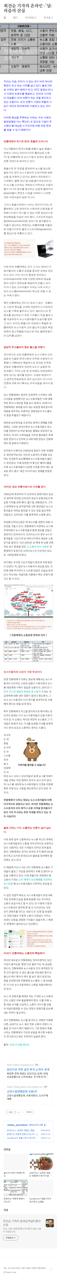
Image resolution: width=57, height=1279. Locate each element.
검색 (44, 6)
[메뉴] (51, 6)
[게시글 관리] (19, 1112)
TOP (50, 1269)
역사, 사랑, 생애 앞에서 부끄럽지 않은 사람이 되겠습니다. (22, 1230)
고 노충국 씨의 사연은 (38, 546)
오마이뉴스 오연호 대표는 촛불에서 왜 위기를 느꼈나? (21, 1132)
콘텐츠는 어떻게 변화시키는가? (21, 1134)
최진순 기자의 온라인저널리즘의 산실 (27, 6)
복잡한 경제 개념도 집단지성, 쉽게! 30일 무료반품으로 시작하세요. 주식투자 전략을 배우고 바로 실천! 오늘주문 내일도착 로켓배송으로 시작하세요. (28, 1075)
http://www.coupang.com (20, 1065)
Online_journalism (17, 1124)
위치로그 (48, 17)
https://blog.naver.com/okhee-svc (24, 1087)
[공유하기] (15, 1112)
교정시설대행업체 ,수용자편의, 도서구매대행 (27, 1097)
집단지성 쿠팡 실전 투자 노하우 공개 (28, 1069)
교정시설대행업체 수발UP (22, 1091)
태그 (15, 17)
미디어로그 (30, 17)
